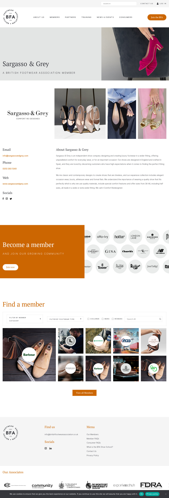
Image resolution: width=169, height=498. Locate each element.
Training (86, 17)
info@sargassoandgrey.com (15, 156)
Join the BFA (157, 17)
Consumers (126, 17)
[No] (165, 494)
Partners (70, 17)
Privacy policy (152, 494)
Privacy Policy (93, 455)
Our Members (92, 434)
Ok (141, 494)
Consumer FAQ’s (94, 443)
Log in (163, 3)
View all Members (84, 393)
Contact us (146, 3)
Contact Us (91, 451)
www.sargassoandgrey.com (15, 184)
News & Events (105, 17)
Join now (10, 267)
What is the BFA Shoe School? (100, 447)
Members (55, 17)
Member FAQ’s (93, 438)
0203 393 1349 (10, 169)
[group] (16, 486)
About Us (38, 17)
